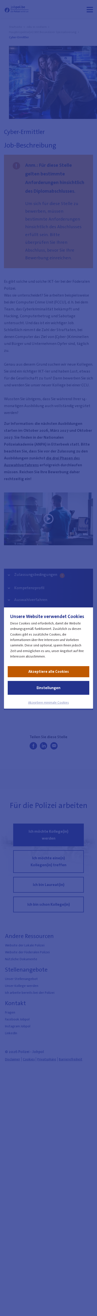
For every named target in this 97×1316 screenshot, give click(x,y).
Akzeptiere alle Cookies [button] (48, 671)
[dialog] (48, 658)
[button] (48, 702)
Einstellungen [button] (48, 687)
